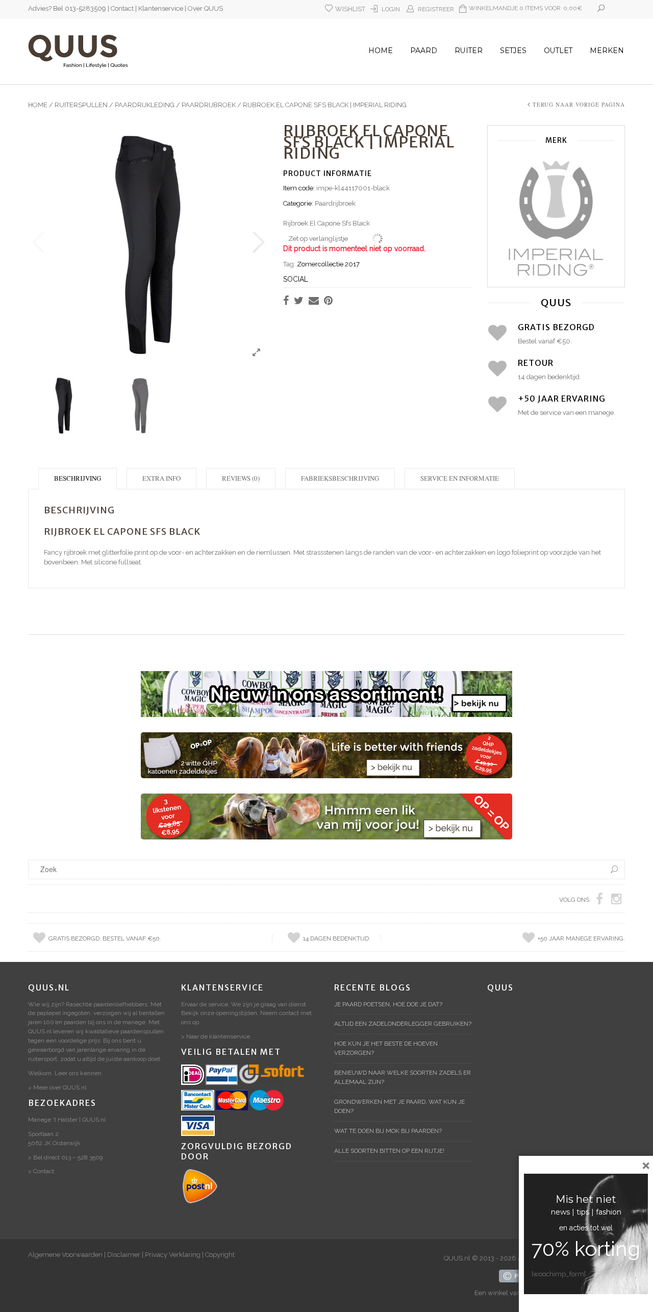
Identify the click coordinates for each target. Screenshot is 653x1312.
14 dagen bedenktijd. (336, 938)
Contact (122, 8)
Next (257, 242)
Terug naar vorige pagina (579, 104)
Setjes (513, 50)
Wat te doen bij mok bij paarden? (388, 1130)
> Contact (41, 1171)
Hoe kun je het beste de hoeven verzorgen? (386, 1048)
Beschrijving (77, 478)
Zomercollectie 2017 (328, 264)
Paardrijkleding (144, 105)
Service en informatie (459, 478)
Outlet (558, 50)
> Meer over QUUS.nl (57, 1087)
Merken (607, 50)
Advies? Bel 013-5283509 (67, 8)
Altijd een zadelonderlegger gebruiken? (402, 1023)
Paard (423, 50)
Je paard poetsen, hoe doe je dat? (388, 1004)
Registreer (436, 9)
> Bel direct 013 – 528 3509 (65, 1157)
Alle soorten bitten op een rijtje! (389, 1150)
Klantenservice (160, 8)
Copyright (220, 1254)
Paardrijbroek (209, 105)
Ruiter (469, 50)
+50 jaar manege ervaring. (581, 938)
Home (380, 50)
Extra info (161, 478)
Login (391, 9)
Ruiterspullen (81, 105)
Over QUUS (205, 8)
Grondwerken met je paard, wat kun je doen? (399, 1106)
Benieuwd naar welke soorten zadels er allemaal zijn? (402, 1077)
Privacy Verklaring (172, 1254)
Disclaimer (123, 1254)
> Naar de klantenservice (215, 1036)
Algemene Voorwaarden (65, 1254)
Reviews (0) (241, 478)
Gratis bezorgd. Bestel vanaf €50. (104, 938)
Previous (38, 242)
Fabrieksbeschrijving (340, 478)
